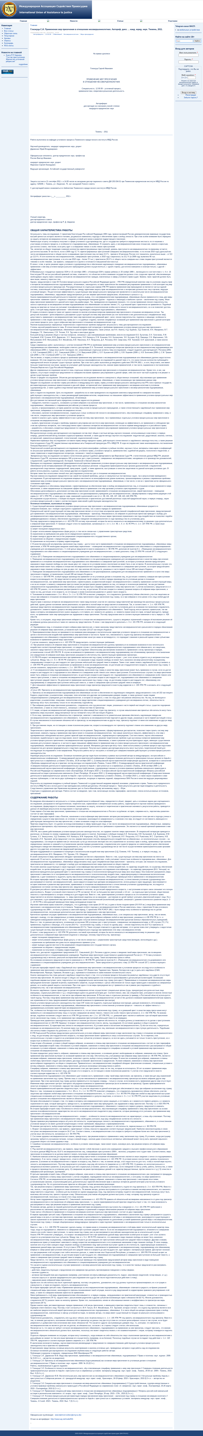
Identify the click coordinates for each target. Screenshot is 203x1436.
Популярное (9, 36)
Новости (73, 21)
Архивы (7, 38)
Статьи (120, 21)
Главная (23, 21)
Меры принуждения (87, 34)
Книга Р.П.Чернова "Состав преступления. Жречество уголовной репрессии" (15, 58)
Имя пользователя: (188, 53)
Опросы (7, 41)
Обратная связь (10, 33)
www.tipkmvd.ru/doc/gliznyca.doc (68, 1415)
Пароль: (188, 59)
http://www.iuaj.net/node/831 (62, 1419)
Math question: (189, 75)
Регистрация (191, 95)
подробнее (23, 64)
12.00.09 (48, 34)
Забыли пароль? (191, 97)
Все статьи (8, 31)
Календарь (8, 43)
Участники (172, 21)
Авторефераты (38, 34)
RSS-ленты (9, 46)
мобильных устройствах (190, 30)
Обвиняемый (57, 34)
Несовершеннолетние (71, 34)
